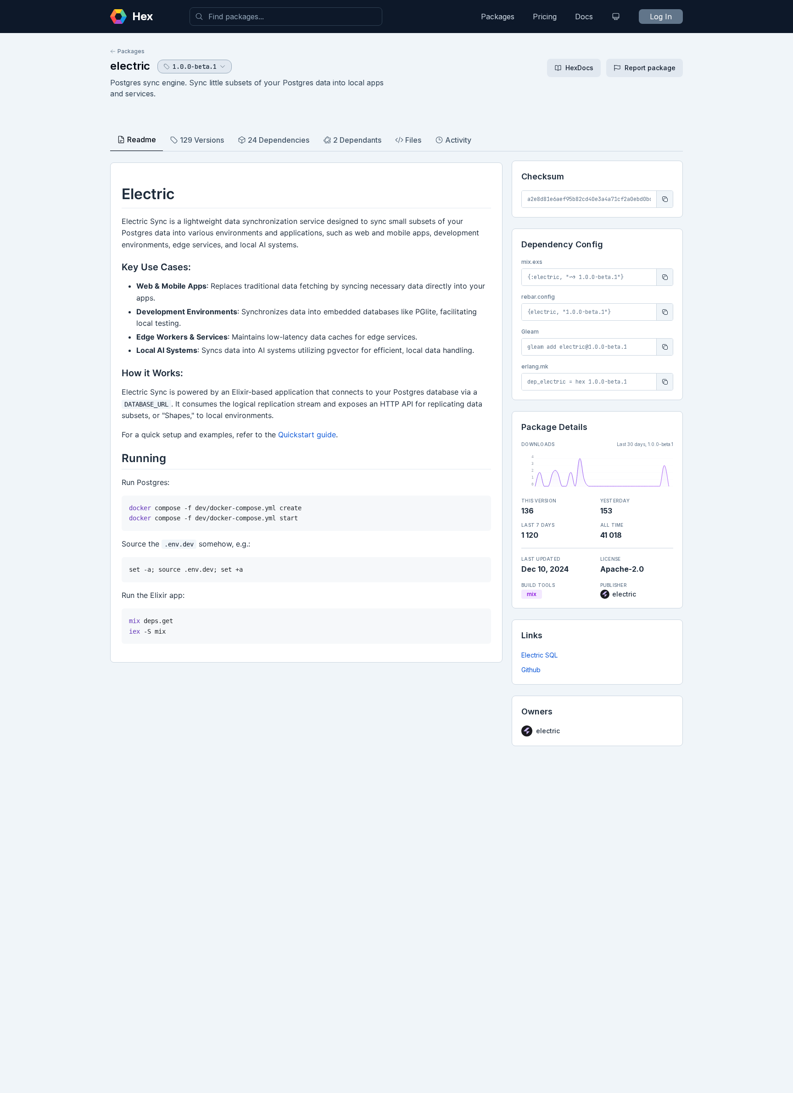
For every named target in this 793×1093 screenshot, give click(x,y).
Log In (661, 16)
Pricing (545, 16)
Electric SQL (539, 655)
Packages (497, 16)
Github (531, 670)
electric (130, 65)
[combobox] (286, 16)
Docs (584, 16)
